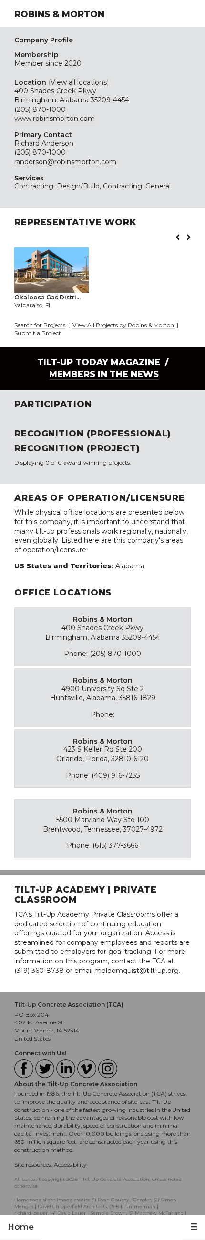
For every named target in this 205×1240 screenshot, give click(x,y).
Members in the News (104, 374)
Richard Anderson (43, 143)
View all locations (79, 82)
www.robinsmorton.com (54, 118)
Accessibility (70, 1164)
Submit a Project (37, 333)
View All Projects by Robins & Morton (123, 324)
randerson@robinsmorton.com (65, 162)
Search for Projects (39, 324)
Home (21, 1226)
